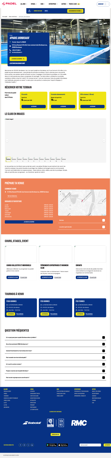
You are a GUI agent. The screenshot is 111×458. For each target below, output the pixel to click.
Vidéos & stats (7, 391)
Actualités (33, 400)
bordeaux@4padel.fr (17, 52)
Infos (46, 11)
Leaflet (104, 215)
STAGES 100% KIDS (61, 393)
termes (94, 400)
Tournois (6, 396)
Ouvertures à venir (35, 398)
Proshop (32, 405)
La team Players (34, 409)
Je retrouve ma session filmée (17, 63)
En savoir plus (23, 277)
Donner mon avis (55, 434)
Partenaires (33, 407)
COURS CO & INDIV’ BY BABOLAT (11, 398)
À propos (32, 391)
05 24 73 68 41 (16, 50)
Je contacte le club (13, 277)
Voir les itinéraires (12, 196)
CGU (93, 402)
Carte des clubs (34, 396)
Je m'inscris (11, 314)
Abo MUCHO (6, 407)
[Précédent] (7, 140)
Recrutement (95, 393)
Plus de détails (19, 314)
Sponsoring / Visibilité (80, 396)
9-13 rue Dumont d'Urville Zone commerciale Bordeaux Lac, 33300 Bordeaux (28, 192)
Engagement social (35, 393)
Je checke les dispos (29, 222)
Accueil (4, 17)
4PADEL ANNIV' (60, 396)
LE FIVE (5, 405)
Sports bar (33, 402)
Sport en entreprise (79, 393)
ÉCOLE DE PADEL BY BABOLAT (63, 391)
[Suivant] (104, 140)
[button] (24, 4)
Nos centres (13, 17)
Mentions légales (96, 398)
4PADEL (5, 393)
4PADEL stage (7, 400)
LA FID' (5, 402)
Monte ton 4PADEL (96, 391)
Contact (94, 396)
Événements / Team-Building (81, 391)
